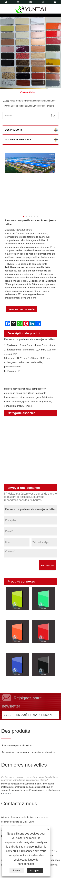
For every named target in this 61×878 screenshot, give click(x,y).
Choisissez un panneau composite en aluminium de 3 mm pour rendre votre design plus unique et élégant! (29, 778)
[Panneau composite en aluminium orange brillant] (17, 631)
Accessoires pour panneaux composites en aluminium (28, 752)
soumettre (47, 565)
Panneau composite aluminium (39, 101)
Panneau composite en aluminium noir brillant (41, 681)
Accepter (34, 870)
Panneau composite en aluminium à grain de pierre (28, 454)
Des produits (17, 101)
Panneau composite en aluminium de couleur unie (28, 429)
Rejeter (17, 870)
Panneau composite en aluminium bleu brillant (15, 681)
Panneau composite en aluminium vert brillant (41, 615)
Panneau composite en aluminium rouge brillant (43, 648)
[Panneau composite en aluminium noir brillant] (43, 664)
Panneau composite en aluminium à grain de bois (28, 446)
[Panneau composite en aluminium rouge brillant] (43, 631)
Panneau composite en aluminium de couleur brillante (29, 106)
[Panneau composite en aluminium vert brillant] (43, 598)
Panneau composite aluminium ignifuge (25, 463)
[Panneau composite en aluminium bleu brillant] (17, 664)
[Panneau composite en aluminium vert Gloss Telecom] (17, 598)
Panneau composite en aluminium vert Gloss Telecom (15, 615)
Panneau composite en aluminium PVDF (26, 471)
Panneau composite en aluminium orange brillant (17, 648)
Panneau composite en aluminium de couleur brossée (28, 438)
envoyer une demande (22, 309)
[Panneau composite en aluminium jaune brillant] (30, 163)
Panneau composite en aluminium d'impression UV (26, 479)
